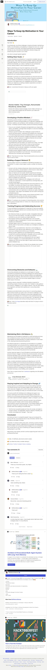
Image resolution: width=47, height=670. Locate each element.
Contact (24, 661)
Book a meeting (26, 444)
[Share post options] (2, 63)
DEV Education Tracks (26, 660)
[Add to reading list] (2, 55)
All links (10, 444)
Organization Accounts (7, 661)
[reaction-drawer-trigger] (2, 45)
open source (16, 665)
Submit (12, 457)
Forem (10, 665)
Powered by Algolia (26, 1)
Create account (41, 1)
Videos (19, 660)
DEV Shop (39, 661)
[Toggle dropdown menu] (43, 462)
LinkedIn (20, 444)
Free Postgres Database (31, 661)
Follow (25, 575)
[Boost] (2, 58)
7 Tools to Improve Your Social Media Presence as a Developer (19, 612)
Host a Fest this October (14, 643)
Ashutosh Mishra (14, 498)
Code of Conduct (22, 526)
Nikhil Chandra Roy (15, 517)
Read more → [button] (11, 564)
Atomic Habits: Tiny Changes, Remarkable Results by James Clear (24, 106)
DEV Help (33, 660)
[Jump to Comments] (2, 50)
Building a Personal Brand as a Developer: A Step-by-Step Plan (19, 603)
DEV (28, 665)
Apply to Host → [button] (10, 651)
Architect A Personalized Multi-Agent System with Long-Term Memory (25, 554)
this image (17, 301)
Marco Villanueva (14, 462)
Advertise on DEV (39, 660)
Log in (34, 1)
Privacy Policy (24, 663)
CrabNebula (27, 371)
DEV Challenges (10, 660)
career (20, 36)
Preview (18, 457)
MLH (43, 661)
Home (5, 660)
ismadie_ (12, 480)
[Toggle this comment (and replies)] (8, 464)
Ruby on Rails (21, 666)
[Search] (5, 2)
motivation (10, 36)
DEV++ (15, 660)
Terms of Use (30, 663)
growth (16, 36)
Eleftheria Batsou (14, 23)
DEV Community (6, 658)
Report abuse (29, 526)
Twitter (15, 444)
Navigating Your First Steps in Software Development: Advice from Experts (21, 608)
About (21, 661)
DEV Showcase (15, 661)
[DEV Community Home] (1, 1)
